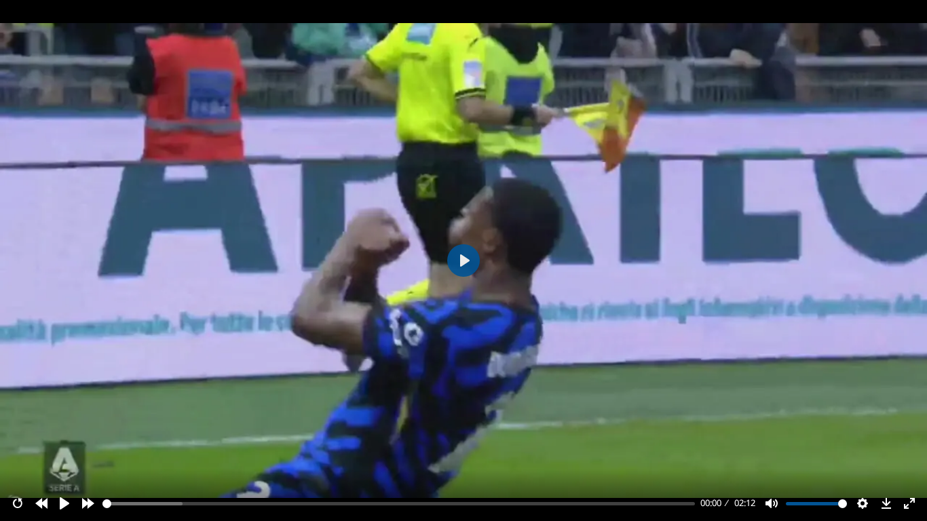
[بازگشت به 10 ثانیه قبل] (41, 503)
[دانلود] (886, 503)
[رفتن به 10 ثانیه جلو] (88, 503)
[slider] (399, 503)
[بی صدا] (771, 503)
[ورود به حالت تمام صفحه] (909, 503)
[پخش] (64, 503)
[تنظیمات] (862, 503)
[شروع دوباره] (18, 503)
